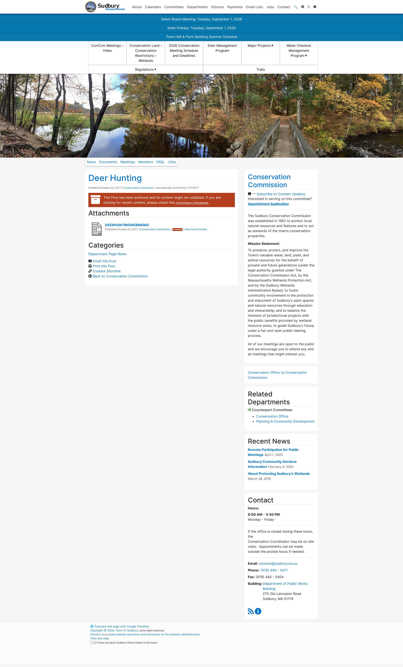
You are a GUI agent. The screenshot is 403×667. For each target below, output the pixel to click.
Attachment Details (195, 229)
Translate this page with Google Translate (119, 626)
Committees (174, 7)
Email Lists (254, 7)
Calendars (153, 7)
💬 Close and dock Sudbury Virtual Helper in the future (125, 642)
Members (145, 162)
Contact (283, 7)
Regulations (144, 69)
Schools (217, 7)
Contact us (97, 634)
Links (172, 162)
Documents (108, 162)
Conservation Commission (138, 187)
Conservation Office (272, 416)
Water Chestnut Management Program (299, 50)
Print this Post (104, 266)
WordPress (261, 626)
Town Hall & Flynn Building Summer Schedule (201, 37)
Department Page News (107, 254)
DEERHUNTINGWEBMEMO (127, 225)
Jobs (270, 7)
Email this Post (104, 261)
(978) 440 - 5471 (274, 570)
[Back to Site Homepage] (105, 7)
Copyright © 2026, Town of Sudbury (114, 630)
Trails (260, 69)
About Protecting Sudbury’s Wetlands (279, 473)
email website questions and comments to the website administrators (154, 634)
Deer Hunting (115, 178)
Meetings (127, 162)
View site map (99, 638)
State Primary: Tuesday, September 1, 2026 (201, 28)
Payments (235, 7)
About (137, 7)
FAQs (160, 162)
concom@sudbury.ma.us (278, 563)
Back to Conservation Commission (120, 276)
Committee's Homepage (192, 202)
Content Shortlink (107, 271)
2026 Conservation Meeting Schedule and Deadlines (184, 50)
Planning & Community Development (285, 421)
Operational (268, 646)
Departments (197, 7)
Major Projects (259, 45)
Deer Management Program (222, 48)
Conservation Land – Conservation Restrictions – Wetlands (146, 53)
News (91, 162)
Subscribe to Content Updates (281, 194)
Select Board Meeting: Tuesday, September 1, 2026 (201, 19)
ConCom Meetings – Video (107, 48)
